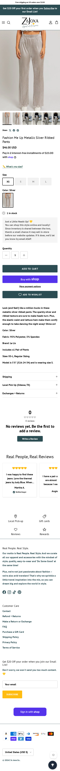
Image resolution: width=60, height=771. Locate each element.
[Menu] (3, 22)
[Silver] (7, 200)
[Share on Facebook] (14, 130)
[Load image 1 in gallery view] (30, 70)
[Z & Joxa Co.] (30, 22)
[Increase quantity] (24, 255)
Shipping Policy (10, 637)
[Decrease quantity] (6, 255)
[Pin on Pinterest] (18, 130)
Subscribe (49, 8)
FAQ (4, 626)
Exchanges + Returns (13, 393)
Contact (6, 611)
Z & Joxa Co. (14, 760)
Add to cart (30, 268)
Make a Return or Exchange (17, 621)
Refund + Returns (11, 616)
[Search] (10, 22)
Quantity (7, 248)
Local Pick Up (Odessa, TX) (16, 384)
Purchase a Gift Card (13, 631)
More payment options (30, 286)
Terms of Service (11, 647)
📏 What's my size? (12, 166)
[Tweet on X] (10, 130)
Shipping (7, 376)
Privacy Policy (9, 642)
